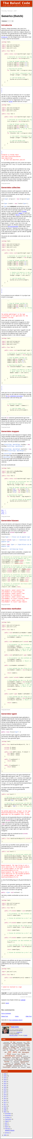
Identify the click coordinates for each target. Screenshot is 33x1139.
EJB (18, 1047)
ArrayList (4, 37)
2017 (5, 1093)
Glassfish (23, 1049)
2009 (5, 1108)
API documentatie (13, 226)
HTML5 (4, 1050)
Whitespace (23, 1067)
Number (21, 213)
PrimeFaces (7, 1059)
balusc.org (19, 1032)
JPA (5, 1052)
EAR (9, 1047)
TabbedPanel (7, 1063)
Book (25, 1042)
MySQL (23, 1054)
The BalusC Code (16, 3)
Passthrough (25, 1056)
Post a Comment (6, 1013)
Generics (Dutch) (9, 1130)
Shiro (11, 1061)
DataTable (6, 1046)
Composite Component (17, 1043)
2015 (5, 1096)
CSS (11, 1044)
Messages (14, 1054)
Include (17, 1050)
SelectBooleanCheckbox (8, 1060)
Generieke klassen (10, 520)
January (7, 1132)
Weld (19, 1067)
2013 (5, 1100)
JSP (19, 1052)
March (6, 1127)
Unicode (11, 1064)
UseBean (24, 1064)
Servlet (6, 1061)
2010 (5, 1106)
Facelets (5, 1049)
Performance (7, 1057)
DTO (28, 1046)
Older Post (29, 1016)
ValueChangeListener (18, 1065)
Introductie (6, 25)
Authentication (19, 1042)
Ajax (14, 1042)
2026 (5, 1076)
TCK (12, 1063)
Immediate (12, 1050)
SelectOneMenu (18, 1060)
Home (17, 1016)
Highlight (28, 1049)
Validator (9, 1065)
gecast (11, 101)
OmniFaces (10, 1056)
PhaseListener (16, 1057)
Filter (15, 1049)
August (7, 1121)
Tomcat (23, 1063)
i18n (8, 1050)
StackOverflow (24, 1061)
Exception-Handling (26, 1047)
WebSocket (14, 1067)
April (6, 1125)
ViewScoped (6, 1067)
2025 (5, 1078)
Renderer (26, 1059)
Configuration (27, 1043)
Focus (19, 1049)
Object (18, 214)
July (6, 1123)
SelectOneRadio (26, 1060)
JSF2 (15, 1052)
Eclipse (13, 1047)
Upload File (17, 1064)
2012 (5, 1102)
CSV (14, 1044)
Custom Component (20, 1045)
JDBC (28, 1050)
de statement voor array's (14, 396)
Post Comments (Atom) (15, 1020)
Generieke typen (9, 713)
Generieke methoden (11, 608)
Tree (27, 1063)
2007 (5, 1112)
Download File (22, 1046)
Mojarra (18, 1054)
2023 (5, 1081)
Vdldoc (25, 1065)
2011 (5, 1104)
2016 (5, 1095)
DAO (27, 1045)
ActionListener (6, 1042)
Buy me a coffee (13, 1035)
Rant (17, 1059)
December (8, 1113)
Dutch (7, 1003)
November (8, 1115)
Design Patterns (13, 1046)
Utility (28, 1064)
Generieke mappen (10, 431)
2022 (5, 1083)
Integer (24, 211)
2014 (5, 1098)
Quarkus (13, 1058)
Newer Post (4, 1016)
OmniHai (19, 1056)
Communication (7, 1043)
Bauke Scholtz (15, 1027)
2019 (5, 1089)
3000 (5, 1074)
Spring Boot (16, 1061)
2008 (5, 1110)
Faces (11, 1049)
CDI (28, 1042)
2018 (5, 1091)
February (7, 1128)
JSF (9, 1052)
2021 (5, 1085)
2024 (5, 1079)
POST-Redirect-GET (25, 1057)
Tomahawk (16, 1063)
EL (20, 1047)
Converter (6, 1045)
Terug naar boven (5, 183)
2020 (5, 1087)
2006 (5, 1135)
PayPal (25, 1035)
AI (11, 1042)
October (7, 1117)
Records (21, 1058)
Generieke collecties (10, 187)
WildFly (28, 1067)
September (8, 1119)
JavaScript (23, 1050)
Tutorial (5, 1064)
